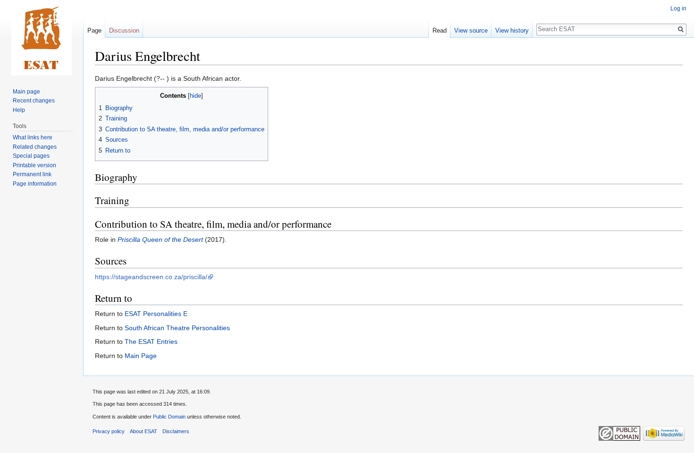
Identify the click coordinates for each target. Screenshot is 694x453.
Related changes (35, 147)
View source (471, 30)
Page (94, 30)
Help (19, 110)
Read (439, 30)
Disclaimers (175, 431)
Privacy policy (109, 431)
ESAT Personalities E (156, 313)
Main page (26, 91)
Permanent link (32, 174)
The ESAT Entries (151, 341)
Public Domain (169, 416)
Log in (678, 8)
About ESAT (143, 431)
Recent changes (34, 100)
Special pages (31, 156)
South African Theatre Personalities (177, 328)
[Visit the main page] (41, 38)
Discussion (124, 30)
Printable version (34, 165)
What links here (32, 137)
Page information (35, 183)
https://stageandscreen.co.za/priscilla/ (151, 277)
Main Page (141, 355)
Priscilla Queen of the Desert (160, 239)
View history (512, 30)
